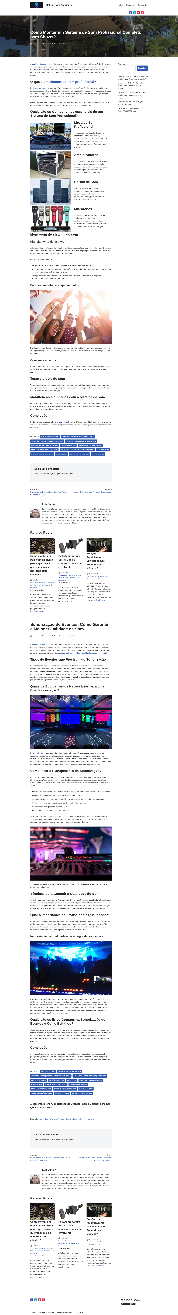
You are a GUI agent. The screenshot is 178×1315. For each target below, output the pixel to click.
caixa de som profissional (50, 437)
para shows (63, 422)
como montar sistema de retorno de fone (81, 441)
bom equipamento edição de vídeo (69, 1071)
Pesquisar (121, 64)
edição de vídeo (36, 1084)
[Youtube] (138, 12)
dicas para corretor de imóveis (91, 1080)
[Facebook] (130, 12)
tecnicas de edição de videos (41, 1093)
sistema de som (39, 88)
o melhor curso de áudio (78, 1084)
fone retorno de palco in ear (55, 1084)
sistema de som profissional (71, 82)
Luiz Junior (36, 44)
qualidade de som (39, 64)
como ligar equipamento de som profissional (47, 441)
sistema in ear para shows (79, 454)
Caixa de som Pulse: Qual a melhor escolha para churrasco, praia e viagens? (131, 85)
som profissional (98, 454)
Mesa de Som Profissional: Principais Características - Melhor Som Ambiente (66, 1119)
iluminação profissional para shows (44, 449)
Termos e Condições (64, 1312)
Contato (141, 5)
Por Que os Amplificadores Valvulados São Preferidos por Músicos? (96, 561)
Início (121, 5)
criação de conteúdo (56, 1080)
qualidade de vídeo (86, 1089)
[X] (134, 12)
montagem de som (103, 449)
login (51, 474)
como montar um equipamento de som (44, 445)
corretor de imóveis (38, 1080)
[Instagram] (142, 12)
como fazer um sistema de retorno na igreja (78, 437)
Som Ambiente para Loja (38, 582)
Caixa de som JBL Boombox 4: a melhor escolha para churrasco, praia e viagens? (132, 95)
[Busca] (146, 5)
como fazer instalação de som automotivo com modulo (50, 1076)
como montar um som (68, 445)
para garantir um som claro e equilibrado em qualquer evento (83, 653)
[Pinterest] (146, 12)
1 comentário (63, 636)
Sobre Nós (79, 1312)
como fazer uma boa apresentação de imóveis (90, 1076)
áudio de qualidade (48, 1071)
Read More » (39, 611)
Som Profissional (64, 44)
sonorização (38, 753)
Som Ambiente (45, 585)
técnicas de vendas (62, 1093)
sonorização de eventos (41, 644)
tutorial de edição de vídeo (82, 1093)
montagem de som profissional (42, 454)
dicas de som (71, 1080)
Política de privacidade (45, 1312)
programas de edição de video (65, 1089)
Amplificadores (91, 576)
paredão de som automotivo (41, 1089)
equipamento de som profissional (90, 445)
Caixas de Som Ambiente (66, 575)
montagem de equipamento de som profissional (77, 449)
